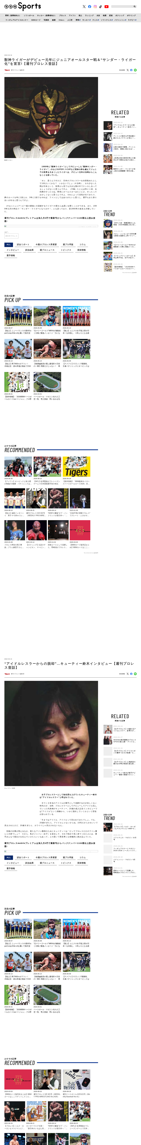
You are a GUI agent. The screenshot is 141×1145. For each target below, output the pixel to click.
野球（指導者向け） (13, 15)
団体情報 (81, 250)
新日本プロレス (11, 236)
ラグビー (131, 20)
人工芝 (70, 20)
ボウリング (131, 15)
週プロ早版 (68, 244)
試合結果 (29, 250)
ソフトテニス (106, 20)
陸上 (80, 15)
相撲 (104, 15)
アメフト (72, 15)
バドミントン (119, 20)
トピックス (66, 250)
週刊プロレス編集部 (17, 70)
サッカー (85, 20)
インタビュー (13, 250)
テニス (95, 20)
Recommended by (88, 552)
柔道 (111, 15)
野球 (77, 20)
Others (61, 20)
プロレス (62, 15)
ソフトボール (29, 15)
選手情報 (11, 255)
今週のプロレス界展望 (46, 244)
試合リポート (23, 244)
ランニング (89, 15)
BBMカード (36, 20)
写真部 (46, 20)
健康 (54, 20)
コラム (83, 244)
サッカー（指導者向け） (46, 15)
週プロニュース (47, 250)
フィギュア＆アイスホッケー (17, 20)
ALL (9, 244)
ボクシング (119, 15)
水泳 (98, 15)
